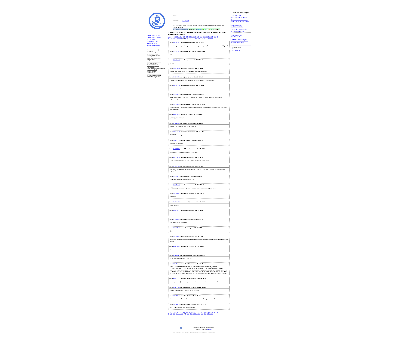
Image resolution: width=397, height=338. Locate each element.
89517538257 (176, 255)
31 (209, 37)
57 (199, 38)
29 (206, 37)
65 (212, 38)
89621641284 (176, 219)
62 (207, 38)
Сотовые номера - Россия (153, 35)
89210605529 (176, 77)
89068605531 (176, 304)
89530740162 (176, 246)
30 (208, 37)
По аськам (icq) (236, 50)
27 (203, 37)
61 (205, 38)
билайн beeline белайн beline (154, 58)
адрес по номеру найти (152, 54)
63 (209, 38)
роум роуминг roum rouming (154, 62)
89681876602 (176, 295)
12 (180, 37)
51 (190, 38)
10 (177, 37)
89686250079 (176, 123)
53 (193, 38)
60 (204, 38)
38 (170, 38)
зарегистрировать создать (153, 76)
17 (187, 37)
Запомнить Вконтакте (181, 29)
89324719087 (176, 278)
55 (196, 38)
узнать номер (150, 51)
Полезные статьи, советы (153, 45)
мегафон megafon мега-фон (154, 60)
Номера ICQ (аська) (152, 43)
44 (179, 38)
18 (189, 37)
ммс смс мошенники (152, 63)
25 (200, 37)
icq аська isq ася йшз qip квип (154, 75)
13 (181, 37)
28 (205, 37)
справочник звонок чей (152, 64)
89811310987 (176, 140)
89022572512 (176, 149)
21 (194, 37)
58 (201, 38)
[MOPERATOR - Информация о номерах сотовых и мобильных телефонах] (157, 29)
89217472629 (176, 287)
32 (211, 37)
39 (171, 38)
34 (214, 37)
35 (215, 37)
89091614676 (176, 202)
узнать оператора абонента (153, 55)
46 (182, 38)
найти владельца (151, 72)
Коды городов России (152, 41)
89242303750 (176, 68)
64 (210, 38)
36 (217, 37)
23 (197, 37)
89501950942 (176, 94)
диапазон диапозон (151, 71)
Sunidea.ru (209, 329)
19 (191, 37)
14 (183, 37)
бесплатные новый (151, 77)
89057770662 (176, 166)
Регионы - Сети (151, 39)
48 (185, 38)
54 (195, 38)
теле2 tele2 (149, 56)
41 (174, 38)
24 (198, 37)
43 (178, 38)
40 (173, 38)
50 (188, 38)
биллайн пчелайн (151, 59)
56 (198, 38)
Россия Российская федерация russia (156, 68)
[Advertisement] (198, 6)
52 (192, 38)
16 (186, 37)
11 (178, 37)
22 (195, 37)
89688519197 (176, 51)
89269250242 (176, 60)
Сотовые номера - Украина (154, 37)
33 (212, 37)
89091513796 (176, 85)
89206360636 (176, 157)
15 (184, 37)
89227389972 (176, 228)
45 (181, 38)
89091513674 (176, 42)
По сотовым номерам (237, 48)
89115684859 (185, 20)
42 (176, 38)
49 (187, 38)
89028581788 (176, 114)
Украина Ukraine (151, 67)
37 (168, 38)
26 (201, 37)
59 (202, 38)
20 (192, 37)
